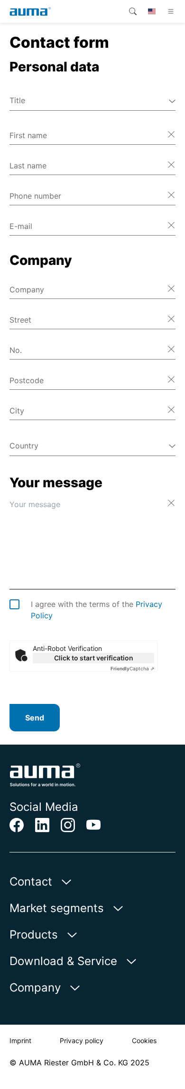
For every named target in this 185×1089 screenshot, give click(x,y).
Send (34, 717)
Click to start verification (93, 658)
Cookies (144, 1040)
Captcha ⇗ (132, 668)
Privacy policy (81, 1040)
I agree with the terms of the (96, 609)
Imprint (20, 1040)
